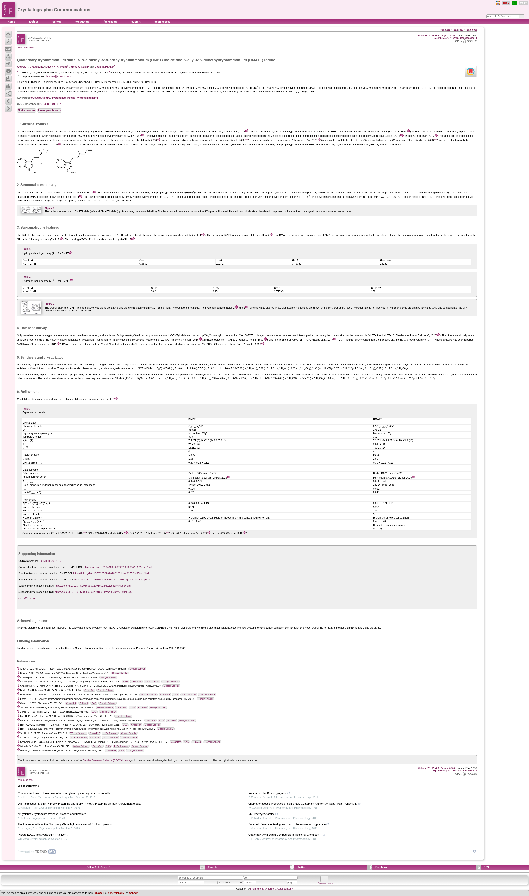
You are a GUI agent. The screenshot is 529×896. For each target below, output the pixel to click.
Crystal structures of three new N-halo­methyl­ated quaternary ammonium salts (64, 793)
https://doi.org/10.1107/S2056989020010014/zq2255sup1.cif (118, 567)
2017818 (44, 104)
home (12, 21)
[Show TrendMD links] (474, 851)
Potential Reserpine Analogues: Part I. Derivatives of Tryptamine (287, 824)
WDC (523, 3)
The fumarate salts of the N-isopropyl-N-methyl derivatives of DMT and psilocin (65, 824)
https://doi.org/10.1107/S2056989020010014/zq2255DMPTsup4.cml (93, 585)
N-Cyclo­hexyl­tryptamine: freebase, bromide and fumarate (52, 814)
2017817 (56, 104)
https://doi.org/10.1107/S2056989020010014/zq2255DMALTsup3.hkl (112, 579)
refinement (70, 399)
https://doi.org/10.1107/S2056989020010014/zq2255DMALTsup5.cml (93, 592)
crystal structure (40, 97)
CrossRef (136, 681)
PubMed (84, 703)
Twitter (301, 867)
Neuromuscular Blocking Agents (267, 793)
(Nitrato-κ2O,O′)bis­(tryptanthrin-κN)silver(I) (43, 834)
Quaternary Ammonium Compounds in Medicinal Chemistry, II (285, 834)
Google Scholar (137, 668)
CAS (176, 694)
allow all (99, 893)
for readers (111, 21)
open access (162, 21)
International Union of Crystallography (271, 888)
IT (514, 3)
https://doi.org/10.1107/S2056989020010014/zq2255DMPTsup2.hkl (111, 573)
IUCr (506, 3)
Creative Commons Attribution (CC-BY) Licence (106, 760)
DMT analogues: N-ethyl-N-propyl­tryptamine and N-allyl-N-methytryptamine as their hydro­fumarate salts (79, 803)
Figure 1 (49, 208)
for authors (82, 21)
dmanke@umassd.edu (58, 76)
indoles (71, 97)
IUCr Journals (152, 681)
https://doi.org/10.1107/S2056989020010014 (455, 38)
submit (136, 21)
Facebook (381, 867)
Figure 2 (49, 303)
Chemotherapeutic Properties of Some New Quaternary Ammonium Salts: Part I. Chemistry (302, 803)
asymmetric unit (96, 235)
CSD (125, 681)
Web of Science (148, 694)
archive (34, 21)
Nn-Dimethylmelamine (261, 814)
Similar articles (26, 110)
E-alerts (212, 867)
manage (133, 893)
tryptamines (58, 97)
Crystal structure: (27, 567)
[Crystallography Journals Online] (498, 3)
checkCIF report (27, 598)
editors (57, 21)
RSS (486, 867)
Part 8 (435, 35)
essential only (116, 893)
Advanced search (325, 883)
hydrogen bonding (87, 97)
